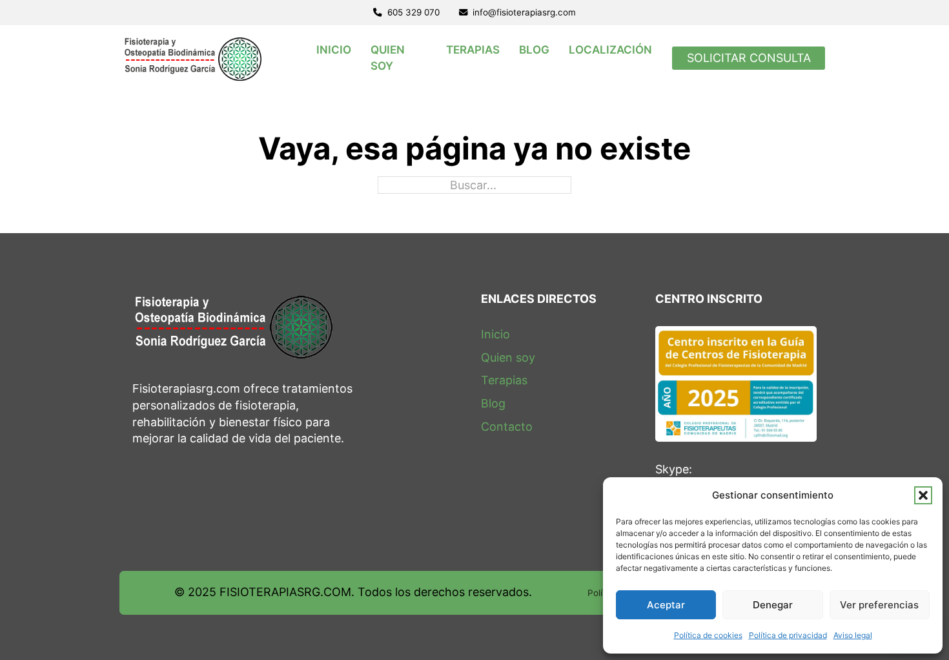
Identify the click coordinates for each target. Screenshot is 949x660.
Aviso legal (852, 635)
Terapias (473, 50)
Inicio (333, 50)
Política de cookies (708, 635)
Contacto (507, 426)
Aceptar (666, 605)
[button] (923, 495)
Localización (610, 50)
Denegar (773, 605)
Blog (534, 50)
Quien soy (388, 58)
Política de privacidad (788, 635)
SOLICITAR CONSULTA (749, 58)
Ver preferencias (879, 605)
